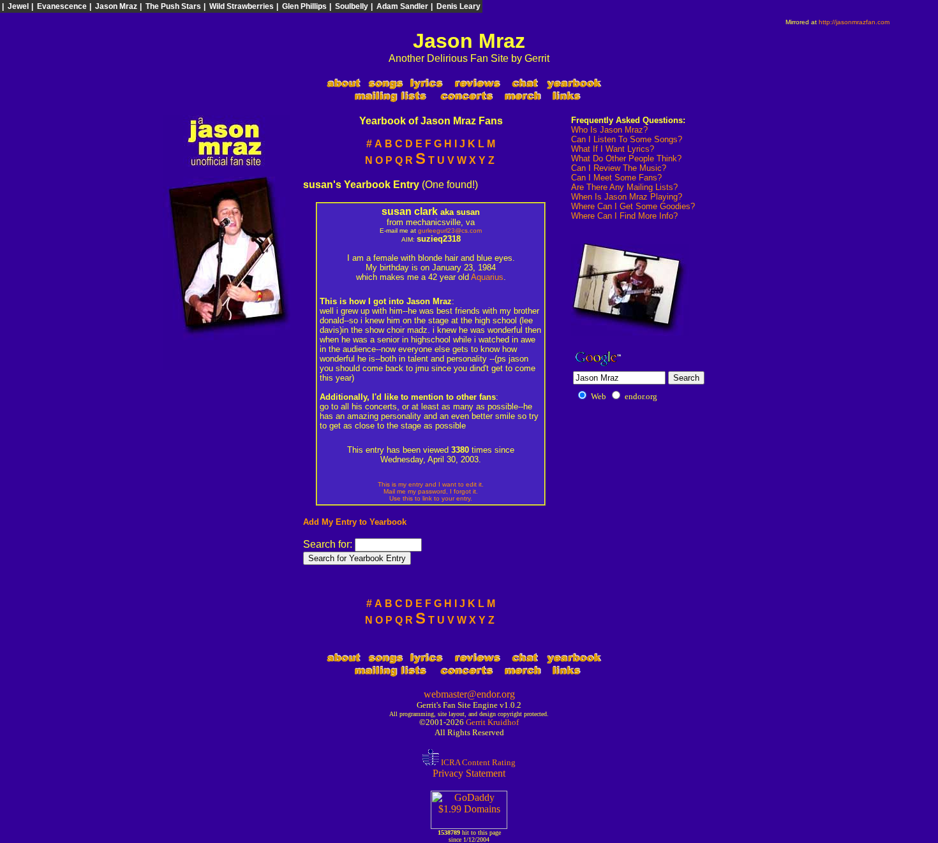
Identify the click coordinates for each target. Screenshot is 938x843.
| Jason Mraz (113, 6)
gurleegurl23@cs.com (450, 230)
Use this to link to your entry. (430, 498)
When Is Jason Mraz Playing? (626, 197)
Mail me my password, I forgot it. (430, 491)
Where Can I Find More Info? (624, 216)
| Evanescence (59, 6)
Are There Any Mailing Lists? (624, 187)
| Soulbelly (348, 6)
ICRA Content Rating (477, 762)
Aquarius (487, 277)
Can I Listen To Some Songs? (626, 139)
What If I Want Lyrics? (612, 149)
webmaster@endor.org (469, 694)
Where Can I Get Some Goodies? (633, 206)
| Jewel (15, 6)
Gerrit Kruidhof (492, 722)
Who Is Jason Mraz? (609, 130)
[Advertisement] (816, 46)
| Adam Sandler (399, 6)
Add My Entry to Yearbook (354, 522)
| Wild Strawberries (239, 6)
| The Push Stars (170, 6)
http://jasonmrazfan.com (854, 22)
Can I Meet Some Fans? (616, 177)
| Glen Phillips (301, 6)
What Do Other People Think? (626, 158)
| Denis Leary (455, 6)
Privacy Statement (469, 773)
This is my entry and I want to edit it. (431, 484)
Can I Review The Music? (618, 168)
